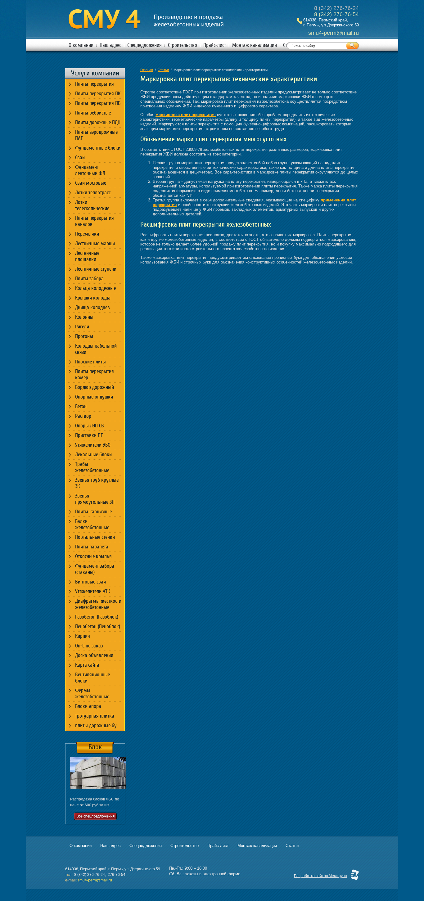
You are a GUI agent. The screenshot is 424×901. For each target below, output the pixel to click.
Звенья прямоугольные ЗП (95, 499)
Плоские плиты (90, 362)
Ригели (82, 327)
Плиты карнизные (93, 512)
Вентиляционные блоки (92, 678)
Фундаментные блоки (97, 148)
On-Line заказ (89, 646)
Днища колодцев (92, 307)
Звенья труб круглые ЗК (97, 483)
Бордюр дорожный (94, 387)
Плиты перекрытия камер (94, 374)
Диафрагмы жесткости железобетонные (98, 604)
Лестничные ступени (95, 269)
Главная (146, 70)
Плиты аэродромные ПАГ (96, 135)
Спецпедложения (144, 45)
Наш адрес (110, 45)
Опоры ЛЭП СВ (89, 426)
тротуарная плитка (94, 716)
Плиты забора (89, 279)
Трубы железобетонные (92, 467)
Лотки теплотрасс (93, 193)
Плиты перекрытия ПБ (97, 103)
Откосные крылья (93, 556)
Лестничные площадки (87, 256)
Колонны (84, 317)
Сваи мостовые (90, 183)
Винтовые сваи (90, 582)
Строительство (182, 45)
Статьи (163, 70)
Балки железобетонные (92, 524)
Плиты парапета (91, 547)
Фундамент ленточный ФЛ (90, 170)
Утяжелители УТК (92, 591)
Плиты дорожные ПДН (97, 122)
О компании (81, 45)
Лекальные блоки (93, 454)
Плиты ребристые (93, 113)
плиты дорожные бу (96, 725)
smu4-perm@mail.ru (95, 880)
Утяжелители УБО (93, 445)
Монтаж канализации (254, 45)
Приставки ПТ (89, 435)
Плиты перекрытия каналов (94, 221)
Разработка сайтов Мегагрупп (320, 876)
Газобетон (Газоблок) (96, 617)
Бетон (81, 406)
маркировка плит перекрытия (186, 114)
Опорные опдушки (94, 397)
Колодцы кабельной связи (96, 349)
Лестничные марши (95, 243)
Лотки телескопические (92, 205)
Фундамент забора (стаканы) (94, 569)
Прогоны (84, 336)
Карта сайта (87, 665)
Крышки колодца (93, 298)
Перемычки (87, 234)
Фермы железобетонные (92, 693)
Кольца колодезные (95, 288)
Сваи (80, 157)
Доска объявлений (94, 655)
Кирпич (82, 636)
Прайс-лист (214, 45)
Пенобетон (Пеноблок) (97, 626)
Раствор (83, 416)
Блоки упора (88, 706)
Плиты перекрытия (94, 84)
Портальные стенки (95, 537)
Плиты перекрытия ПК (97, 94)
